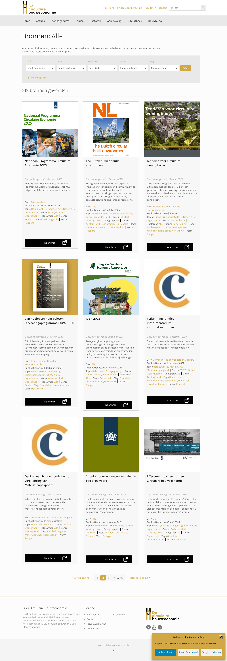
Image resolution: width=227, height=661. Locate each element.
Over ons (121, 614)
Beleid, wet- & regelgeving (46, 208)
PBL (94, 364)
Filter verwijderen (36, 77)
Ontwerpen (114, 213)
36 (121, 577)
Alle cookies (165, 652)
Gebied (123, 532)
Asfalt (108, 532)
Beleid (28, 219)
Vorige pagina (81, 577)
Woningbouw (32, 215)
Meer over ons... (31, 626)
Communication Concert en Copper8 (173, 359)
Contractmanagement (175, 227)
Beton (115, 532)
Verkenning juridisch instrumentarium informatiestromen (161, 323)
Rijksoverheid (38, 202)
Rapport (29, 222)
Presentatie (179, 539)
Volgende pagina (139, 577)
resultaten (150, 7)
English (120, 227)
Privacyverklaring (96, 623)
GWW (51, 212)
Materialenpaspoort (158, 370)
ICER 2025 (93, 318)
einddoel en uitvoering (129, 7)
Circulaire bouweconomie (100, 227)
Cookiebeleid (94, 628)
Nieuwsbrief (93, 614)
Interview (91, 532)
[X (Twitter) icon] (113, 650)
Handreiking (179, 223)
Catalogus (122, 223)
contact (163, 7)
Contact (91, 619)
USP (155, 518)
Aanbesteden (154, 227)
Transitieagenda (49, 219)
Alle (56, 215)
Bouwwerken (99, 213)
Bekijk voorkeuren (212, 652)
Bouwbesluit (176, 377)
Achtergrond (93, 223)
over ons (109, 7)
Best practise (108, 223)
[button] (220, 637)
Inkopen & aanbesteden (167, 216)
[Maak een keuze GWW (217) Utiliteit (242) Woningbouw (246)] (71, 69)
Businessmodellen (35, 374)
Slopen (53, 534)
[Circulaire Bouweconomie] (39, 12)
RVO (94, 206)
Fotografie (108, 536)
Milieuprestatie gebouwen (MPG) (165, 230)
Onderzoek (105, 378)
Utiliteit (59, 212)
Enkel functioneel (188, 652)
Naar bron (50, 242)
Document (37, 388)
